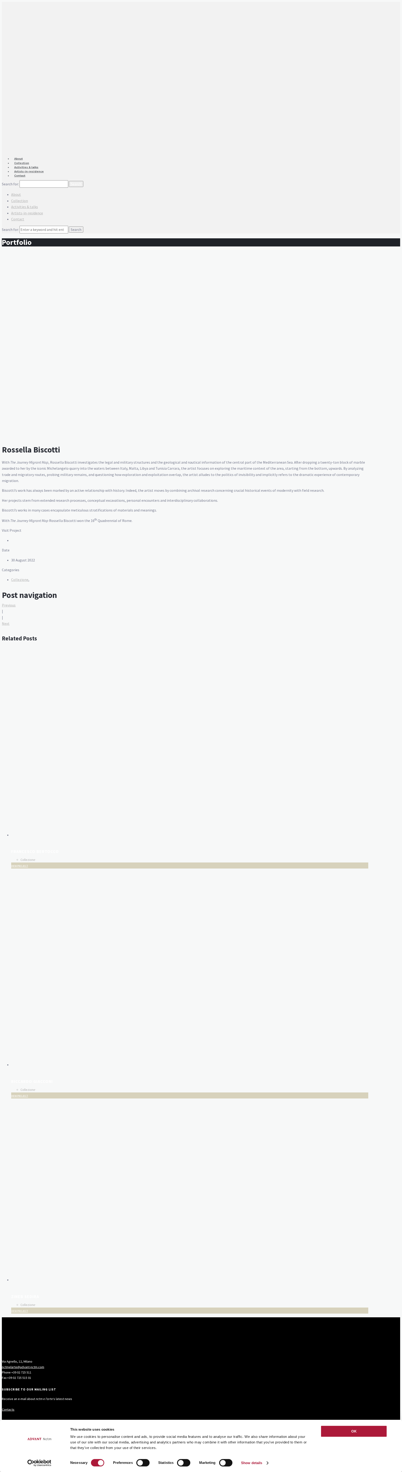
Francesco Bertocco (35, 851)
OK (354, 1431)
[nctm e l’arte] (185, 66)
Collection (19, 200)
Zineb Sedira (25, 1296)
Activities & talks (24, 206)
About (16, 194)
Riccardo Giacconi (32, 1081)
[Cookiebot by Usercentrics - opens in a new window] (39, 1462)
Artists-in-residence (29, 171)
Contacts (8, 1409)
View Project (19, 866)
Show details (251, 1463)
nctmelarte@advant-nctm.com (23, 1367)
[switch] (143, 1462)
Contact (19, 175)
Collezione (19, 579)
